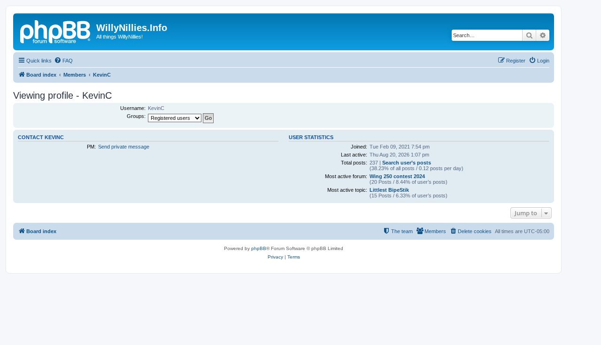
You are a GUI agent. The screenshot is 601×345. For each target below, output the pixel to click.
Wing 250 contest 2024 (397, 176)
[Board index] (55, 31)
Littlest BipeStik (389, 190)
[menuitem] (63, 60)
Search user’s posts (406, 162)
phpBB (258, 248)
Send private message (123, 146)
